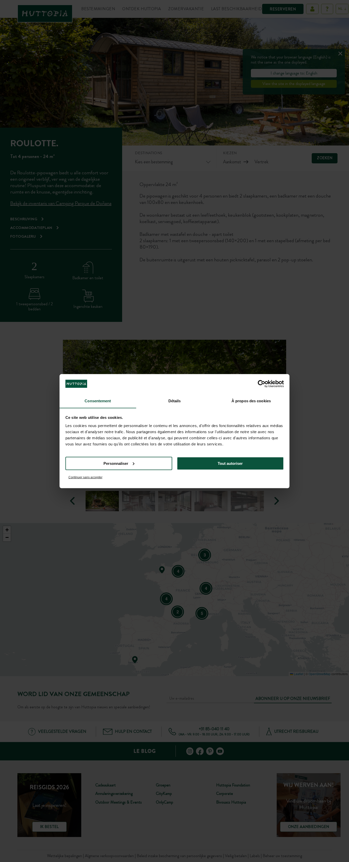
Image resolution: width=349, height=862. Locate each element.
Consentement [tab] (98, 400)
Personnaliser (115, 463)
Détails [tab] (174, 400)
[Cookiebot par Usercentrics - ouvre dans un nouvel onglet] (261, 383)
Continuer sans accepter (85, 477)
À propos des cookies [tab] (251, 400)
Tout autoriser (230, 463)
